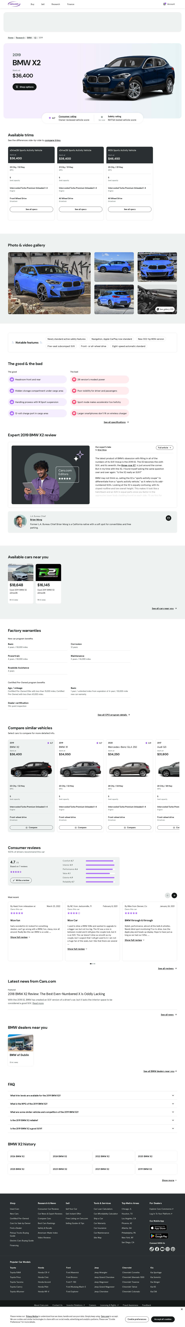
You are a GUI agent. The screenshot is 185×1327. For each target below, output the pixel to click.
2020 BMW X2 (145, 1156)
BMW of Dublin (19, 1055)
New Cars (14, 1213)
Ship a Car (98, 1218)
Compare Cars (44, 1218)
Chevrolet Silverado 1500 (133, 1277)
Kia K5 (153, 1286)
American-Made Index (48, 1232)
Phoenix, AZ (127, 1223)
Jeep (96, 1267)
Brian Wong (102, 450)
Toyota (13, 1267)
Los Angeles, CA (129, 1218)
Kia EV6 (153, 1291)
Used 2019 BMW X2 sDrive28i (18, 591)
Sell (42, 4)
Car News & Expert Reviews (50, 1213)
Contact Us (57, 1305)
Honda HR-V (43, 1291)
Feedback (146, 1305)
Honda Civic (43, 1277)
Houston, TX (127, 1213)
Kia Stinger (155, 1282)
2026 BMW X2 (17, 1156)
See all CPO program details (112, 714)
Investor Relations (74, 1305)
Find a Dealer (16, 1228)
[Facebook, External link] (157, 1249)
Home (10, 37)
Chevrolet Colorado (131, 1291)
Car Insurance (100, 1228)
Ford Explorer (72, 1291)
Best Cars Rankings (46, 1223)
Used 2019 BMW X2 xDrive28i (45, 591)
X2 (35, 37)
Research (56, 4)
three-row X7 (128, 465)
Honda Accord (44, 1282)
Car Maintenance (101, 1232)
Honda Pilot (43, 1286)
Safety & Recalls (45, 1228)
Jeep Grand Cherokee (104, 1277)
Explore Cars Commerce (161, 1209)
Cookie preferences (137, 1319)
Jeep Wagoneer (101, 1282)
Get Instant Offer (73, 1213)
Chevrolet (127, 1267)
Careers (92, 1305)
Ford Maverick (72, 1272)
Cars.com (105, 1316)
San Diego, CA (128, 1242)
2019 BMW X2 (145, 1169)
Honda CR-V (43, 1272)
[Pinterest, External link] (173, 1249)
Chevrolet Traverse (130, 1282)
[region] (92, 1316)
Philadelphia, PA (129, 1232)
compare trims (52, 140)
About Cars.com (41, 1305)
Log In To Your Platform (160, 1213)
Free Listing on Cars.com (77, 1218)
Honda (41, 1267)
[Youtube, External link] (162, 1249)
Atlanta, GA (127, 1228)
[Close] (182, 1309)
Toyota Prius (15, 1277)
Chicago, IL (127, 1209)
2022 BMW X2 (102, 1156)
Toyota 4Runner (17, 1291)
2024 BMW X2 (60, 1156)
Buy (32, 4)
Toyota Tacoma (16, 1282)
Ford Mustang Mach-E (76, 1286)
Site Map (97, 1237)
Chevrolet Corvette (131, 1272)
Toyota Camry (16, 1286)
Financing (14, 1245)
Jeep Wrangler (100, 1272)
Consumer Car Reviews (48, 1209)
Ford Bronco (71, 1277)
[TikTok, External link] (152, 1249)
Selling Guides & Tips (75, 1223)
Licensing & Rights (108, 1305)
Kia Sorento (155, 1277)
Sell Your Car (71, 1209)
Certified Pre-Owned (19, 1218)
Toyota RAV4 (15, 1272)
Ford (68, 1267)
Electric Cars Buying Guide (22, 1240)
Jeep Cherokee (101, 1291)
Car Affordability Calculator (106, 1213)
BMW (29, 37)
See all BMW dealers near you (159, 1071)
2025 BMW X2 (17, 1169)
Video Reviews (44, 1237)
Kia (151, 1267)
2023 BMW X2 (60, 1169)
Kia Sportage (156, 1272)
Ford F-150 (71, 1282)
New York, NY (127, 1237)
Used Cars (14, 1209)
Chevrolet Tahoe (129, 1286)
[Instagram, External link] (167, 1249)
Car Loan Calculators (103, 1209)
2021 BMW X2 (102, 1169)
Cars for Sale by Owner (20, 1223)
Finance (70, 4)
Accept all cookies (163, 1319)
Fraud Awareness (130, 1305)
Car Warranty (100, 1223)
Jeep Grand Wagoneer (104, 1286)
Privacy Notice (32, 1316)
